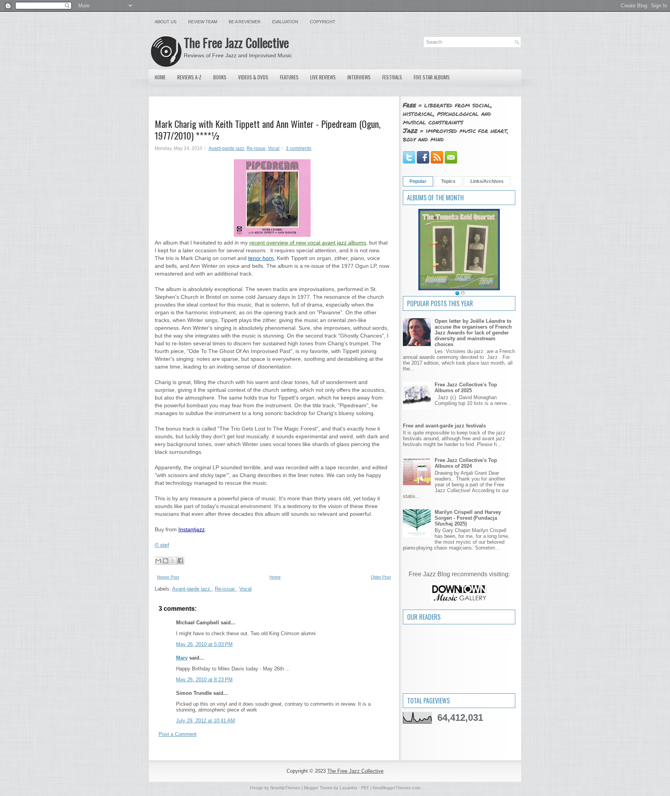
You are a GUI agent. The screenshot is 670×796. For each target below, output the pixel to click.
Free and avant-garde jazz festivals (444, 426)
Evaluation (285, 21)
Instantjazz (191, 529)
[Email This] (158, 561)
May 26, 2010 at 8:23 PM (204, 679)
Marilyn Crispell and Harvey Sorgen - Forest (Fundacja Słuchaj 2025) (468, 518)
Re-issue (256, 148)
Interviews (359, 77)
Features (289, 77)
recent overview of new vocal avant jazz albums (307, 242)
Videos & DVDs (253, 77)
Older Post (381, 577)
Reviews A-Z (189, 77)
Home (160, 77)
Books (219, 77)
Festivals (392, 77)
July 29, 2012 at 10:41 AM (205, 721)
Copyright (322, 21)
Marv (182, 658)
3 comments (298, 148)
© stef (162, 545)
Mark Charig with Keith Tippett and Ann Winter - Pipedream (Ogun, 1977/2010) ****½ (267, 129)
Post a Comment (178, 734)
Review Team (202, 21)
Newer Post (168, 577)
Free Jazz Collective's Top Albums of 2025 (466, 387)
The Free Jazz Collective (236, 42)
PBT (365, 788)
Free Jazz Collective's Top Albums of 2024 (466, 463)
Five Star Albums (432, 77)
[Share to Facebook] (180, 561)
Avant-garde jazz (226, 148)
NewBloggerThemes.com (396, 788)
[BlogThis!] (165, 561)
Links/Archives (487, 181)
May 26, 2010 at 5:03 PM (204, 644)
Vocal (274, 148)
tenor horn (261, 258)
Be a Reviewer (245, 21)
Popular (418, 181)
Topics (448, 181)
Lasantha (348, 788)
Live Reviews (323, 77)
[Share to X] (173, 561)
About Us (165, 21)
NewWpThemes (285, 788)
